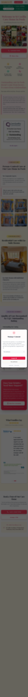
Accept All (14, 358)
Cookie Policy (11, 365)
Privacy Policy (16, 365)
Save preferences (14, 361)
